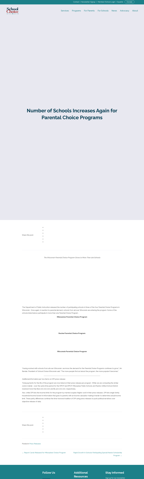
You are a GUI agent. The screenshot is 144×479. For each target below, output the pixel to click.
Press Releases (35, 444)
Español (120, 2)
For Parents (89, 11)
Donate (129, 2)
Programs (76, 11)
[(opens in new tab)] (30, 474)
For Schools (103, 11)
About (135, 11)
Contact (76, 2)
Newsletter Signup (88, 2)
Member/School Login (106, 2)
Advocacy (124, 11)
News (114, 11)
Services (65, 11)
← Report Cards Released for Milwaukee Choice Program (44, 453)
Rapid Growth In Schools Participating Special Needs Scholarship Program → (97, 454)
